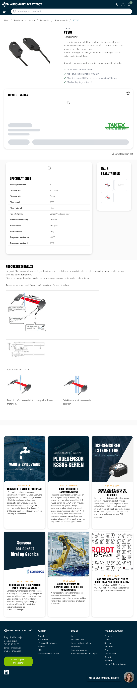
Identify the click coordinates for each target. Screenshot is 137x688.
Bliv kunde (43, 639)
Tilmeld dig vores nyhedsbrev (18, 661)
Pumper (108, 636)
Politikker (75, 646)
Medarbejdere (77, 639)
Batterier (108, 657)
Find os (41, 646)
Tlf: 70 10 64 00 (11, 644)
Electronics (109, 660)
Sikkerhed (109, 646)
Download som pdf (124, 153)
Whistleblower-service (48, 653)
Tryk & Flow (110, 653)
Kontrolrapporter (79, 650)
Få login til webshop (47, 643)
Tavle (107, 639)
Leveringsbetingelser (81, 643)
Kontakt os (43, 636)
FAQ (39, 650)
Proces (107, 650)
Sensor (107, 643)
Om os (74, 636)
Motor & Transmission (114, 664)
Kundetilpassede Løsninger (84, 653)
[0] (129, 4)
